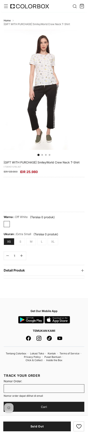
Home (7, 20)
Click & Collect (34, 360)
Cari (44, 407)
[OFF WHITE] (7, 224)
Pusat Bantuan (52, 356)
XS (9, 241)
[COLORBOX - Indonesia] (29, 6)
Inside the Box (54, 360)
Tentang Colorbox (16, 353)
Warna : (16, 217)
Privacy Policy (32, 356)
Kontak (52, 353)
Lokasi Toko (37, 353)
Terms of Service (69, 353)
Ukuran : (17, 234)
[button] (78, 426)
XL (53, 241)
